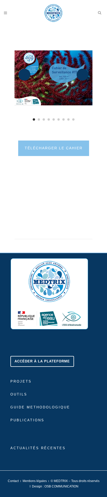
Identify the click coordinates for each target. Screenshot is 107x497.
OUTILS (18, 394)
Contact (13, 481)
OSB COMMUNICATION (61, 486)
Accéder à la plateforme (42, 361)
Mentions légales (35, 481)
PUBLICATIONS (27, 420)
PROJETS (21, 381)
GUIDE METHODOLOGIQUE (40, 407)
